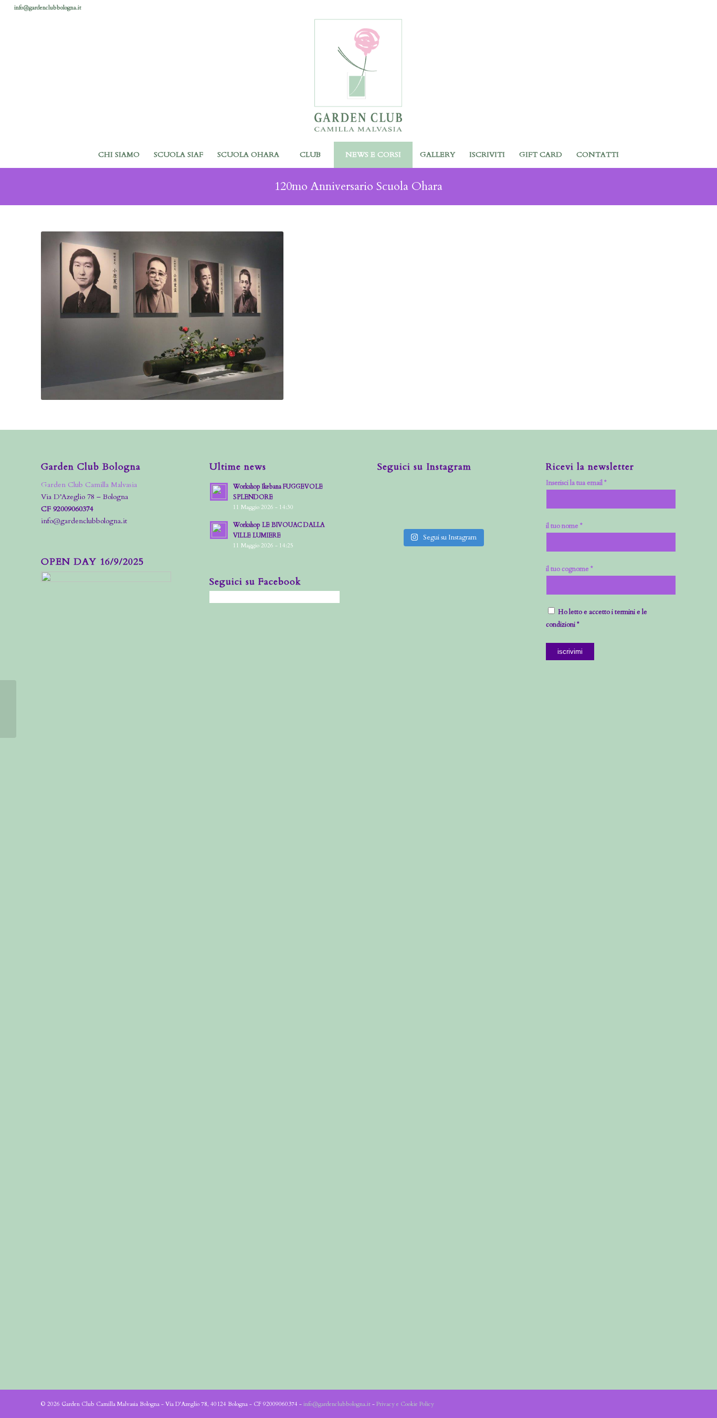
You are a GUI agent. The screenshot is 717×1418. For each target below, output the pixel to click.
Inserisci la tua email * (576, 483)
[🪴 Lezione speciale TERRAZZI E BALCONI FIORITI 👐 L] (426, 491)
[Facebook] (647, 8)
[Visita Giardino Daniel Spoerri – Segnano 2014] (8, 709)
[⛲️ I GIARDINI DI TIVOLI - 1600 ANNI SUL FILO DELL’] (426, 512)
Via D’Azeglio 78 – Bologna (84, 497)
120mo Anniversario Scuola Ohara (358, 186)
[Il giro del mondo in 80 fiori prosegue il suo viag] (391, 512)
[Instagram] (663, 8)
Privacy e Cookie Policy (405, 1404)
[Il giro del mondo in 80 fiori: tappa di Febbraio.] (493, 512)
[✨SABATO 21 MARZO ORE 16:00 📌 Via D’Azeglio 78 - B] (459, 491)
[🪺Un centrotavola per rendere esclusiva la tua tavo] (493, 491)
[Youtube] (695, 8)
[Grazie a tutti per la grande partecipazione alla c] (391, 491)
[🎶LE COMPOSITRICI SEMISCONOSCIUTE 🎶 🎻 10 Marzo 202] (459, 512)
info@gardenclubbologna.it (47, 8)
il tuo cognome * (569, 569)
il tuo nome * (564, 526)
